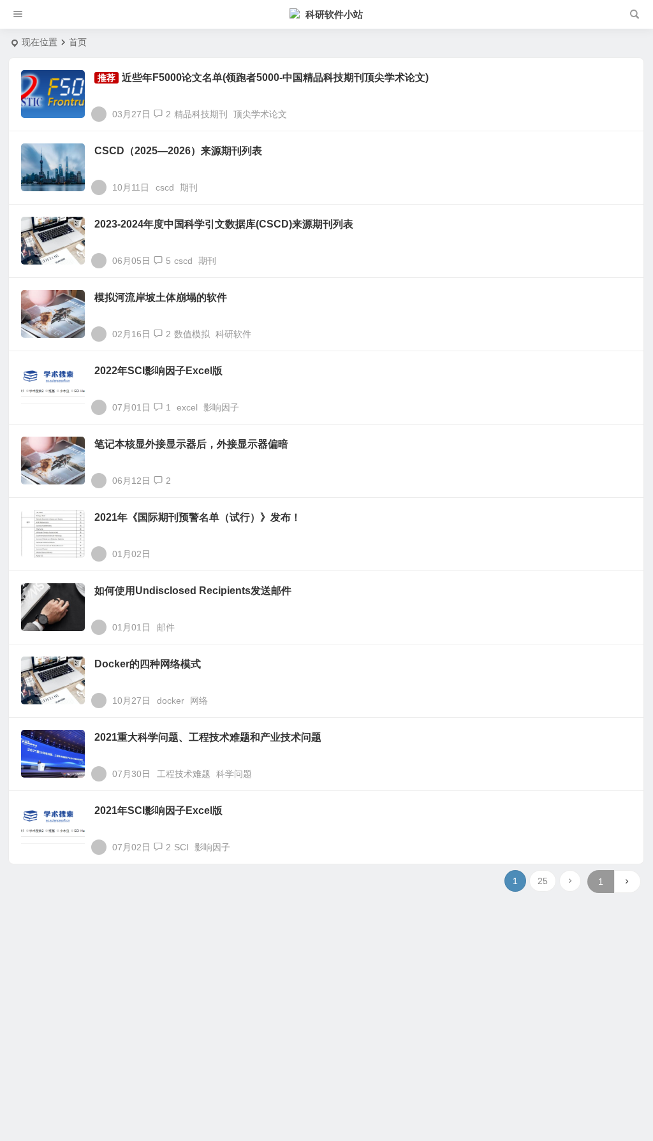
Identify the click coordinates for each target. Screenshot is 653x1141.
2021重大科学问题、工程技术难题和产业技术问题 (207, 737)
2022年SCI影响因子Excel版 (158, 370)
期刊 (189, 187)
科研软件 (233, 334)
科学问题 (234, 774)
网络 (199, 700)
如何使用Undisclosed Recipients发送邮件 (192, 590)
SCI (181, 847)
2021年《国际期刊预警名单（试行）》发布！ (197, 517)
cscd (165, 187)
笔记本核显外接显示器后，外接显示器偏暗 (191, 444)
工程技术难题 (183, 774)
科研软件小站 (334, 14)
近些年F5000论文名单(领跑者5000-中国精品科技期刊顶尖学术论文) (275, 77)
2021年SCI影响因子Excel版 (158, 810)
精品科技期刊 (201, 114)
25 (543, 881)
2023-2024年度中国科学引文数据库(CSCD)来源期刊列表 (223, 224)
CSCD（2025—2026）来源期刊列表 (178, 150)
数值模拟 (192, 334)
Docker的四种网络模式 (147, 663)
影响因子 (221, 407)
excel (187, 407)
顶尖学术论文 (260, 114)
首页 (78, 42)
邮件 (166, 627)
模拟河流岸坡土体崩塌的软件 (160, 297)
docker (170, 700)
